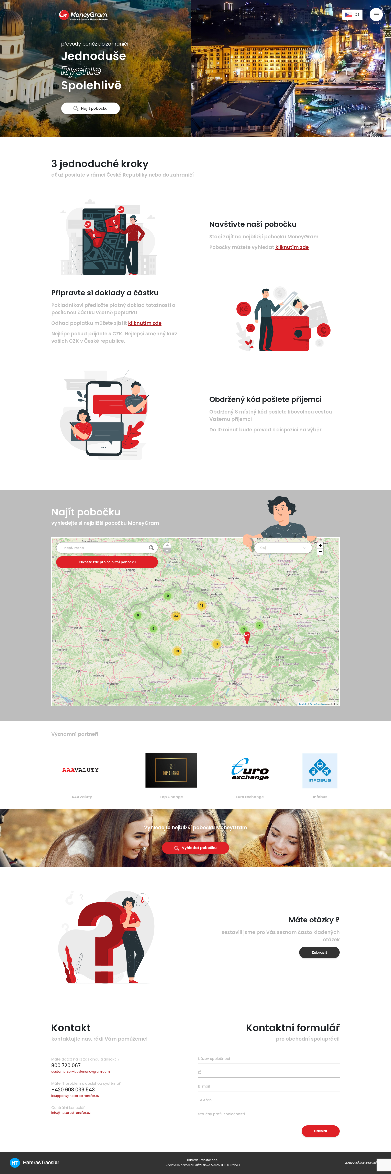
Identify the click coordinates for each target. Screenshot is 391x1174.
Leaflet (302, 704)
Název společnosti (214, 1058)
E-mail (204, 1086)
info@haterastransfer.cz (71, 1112)
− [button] (320, 551)
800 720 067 (66, 1065)
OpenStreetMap (318, 704)
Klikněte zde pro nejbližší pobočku (107, 562)
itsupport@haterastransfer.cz (75, 1095)
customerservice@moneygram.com (80, 1071)
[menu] (376, 10)
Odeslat (320, 1131)
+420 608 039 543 (73, 1089)
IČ (200, 1072)
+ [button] (320, 545)
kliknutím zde (292, 247)
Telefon (205, 1100)
